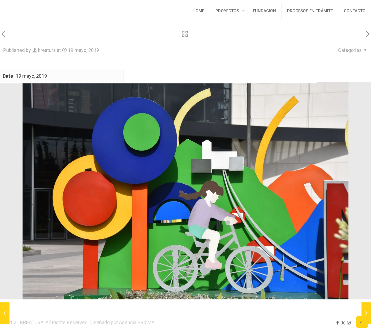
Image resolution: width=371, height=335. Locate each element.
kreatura (47, 50)
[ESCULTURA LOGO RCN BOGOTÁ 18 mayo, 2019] (5, 313)
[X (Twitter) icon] (343, 322)
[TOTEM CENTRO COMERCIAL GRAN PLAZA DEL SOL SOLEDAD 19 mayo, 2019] (366, 313)
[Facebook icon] (337, 322)
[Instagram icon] (349, 322)
